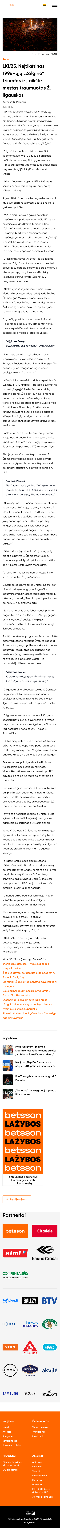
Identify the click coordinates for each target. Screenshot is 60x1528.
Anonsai (7, 1431)
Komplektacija (10, 1440)
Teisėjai (36, 1471)
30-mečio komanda (42, 1496)
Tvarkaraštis (38, 1431)
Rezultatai (37, 1436)
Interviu (6, 1427)
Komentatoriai (39, 1475)
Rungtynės (8, 1436)
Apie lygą (37, 1462)
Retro (6, 59)
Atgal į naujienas (19, 1199)
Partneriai (37, 1480)
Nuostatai (37, 1484)
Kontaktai (37, 1466)
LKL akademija (10, 1469)
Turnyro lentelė (40, 1427)
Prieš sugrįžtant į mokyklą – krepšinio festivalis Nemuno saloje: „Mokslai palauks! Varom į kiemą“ (35, 1050)
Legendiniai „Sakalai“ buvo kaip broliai (25, 999)
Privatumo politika (12, 1445)
